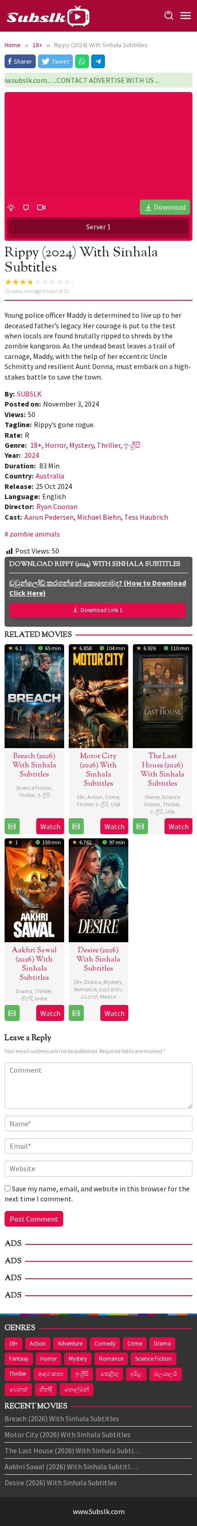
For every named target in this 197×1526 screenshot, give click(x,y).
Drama (24, 991)
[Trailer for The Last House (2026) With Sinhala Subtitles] (140, 826)
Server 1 (98, 226)
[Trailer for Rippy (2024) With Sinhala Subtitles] (41, 207)
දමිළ (136, 1374)
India (41, 998)
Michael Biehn (99, 516)
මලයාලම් (165, 1374)
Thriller (108, 445)
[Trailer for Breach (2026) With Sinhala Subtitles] (12, 826)
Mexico (108, 996)
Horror (55, 445)
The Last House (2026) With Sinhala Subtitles (163, 770)
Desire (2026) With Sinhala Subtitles (98, 959)
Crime (112, 796)
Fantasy (18, 1359)
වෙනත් (89, 996)
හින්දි (27, 998)
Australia (50, 475)
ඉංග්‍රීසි (132, 445)
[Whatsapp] (82, 61)
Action (95, 796)
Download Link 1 (101, 610)
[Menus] (185, 16)
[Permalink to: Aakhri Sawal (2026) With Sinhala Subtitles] (34, 888)
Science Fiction (33, 787)
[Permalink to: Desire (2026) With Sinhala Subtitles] (98, 888)
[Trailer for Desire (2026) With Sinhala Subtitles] (76, 1013)
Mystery (81, 445)
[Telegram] (98, 61)
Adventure (70, 1343)
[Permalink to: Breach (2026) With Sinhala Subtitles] (34, 694)
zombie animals (35, 533)
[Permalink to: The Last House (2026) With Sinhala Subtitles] (162, 694)
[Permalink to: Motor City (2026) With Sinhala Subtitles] (98, 694)
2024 (31, 455)
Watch (50, 826)
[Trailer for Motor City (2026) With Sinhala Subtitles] (76, 826)
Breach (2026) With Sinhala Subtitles (34, 765)
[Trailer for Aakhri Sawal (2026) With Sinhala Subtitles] (12, 1013)
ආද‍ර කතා (110, 989)
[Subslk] (48, 14)
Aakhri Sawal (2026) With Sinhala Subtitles (34, 964)
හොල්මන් (76, 1389)
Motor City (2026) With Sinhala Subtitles (98, 770)
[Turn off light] (11, 207)
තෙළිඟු (109, 1374)
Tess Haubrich (146, 516)
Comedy (104, 1343)
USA (115, 804)
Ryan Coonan (56, 506)
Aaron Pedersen (49, 516)
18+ (36, 445)
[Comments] (26, 207)
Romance (85, 989)
